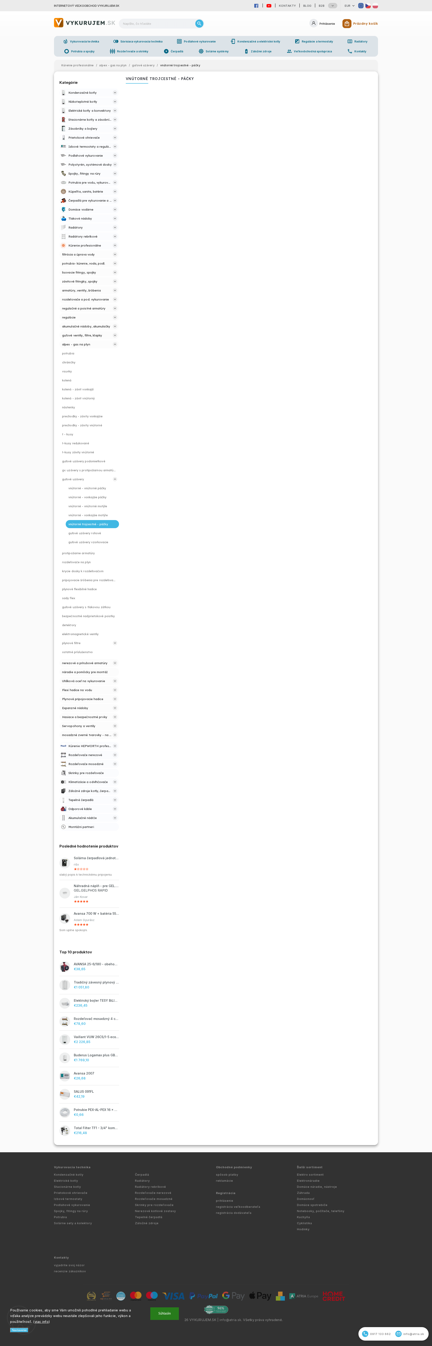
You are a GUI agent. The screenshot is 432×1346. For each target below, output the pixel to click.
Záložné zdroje (257, 51)
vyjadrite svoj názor (69, 1265)
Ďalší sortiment (310, 1167)
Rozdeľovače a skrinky (129, 51)
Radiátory (357, 41)
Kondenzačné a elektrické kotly (255, 41)
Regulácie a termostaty (314, 41)
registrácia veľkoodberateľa (238, 1206)
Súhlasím (164, 1313)
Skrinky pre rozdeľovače (154, 1205)
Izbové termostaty (68, 1199)
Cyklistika (304, 1223)
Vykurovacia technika (81, 41)
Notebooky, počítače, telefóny (320, 1211)
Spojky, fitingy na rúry (71, 1211)
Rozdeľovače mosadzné (154, 1199)
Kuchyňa (303, 1217)
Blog (307, 5)
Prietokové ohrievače (71, 1193)
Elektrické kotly (66, 1180)
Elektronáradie (308, 1180)
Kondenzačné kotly (68, 1174)
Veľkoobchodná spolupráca (309, 51)
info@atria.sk (230, 1320)
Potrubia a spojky (79, 51)
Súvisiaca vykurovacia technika (137, 41)
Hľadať (199, 24)
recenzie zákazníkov (70, 1271)
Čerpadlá (173, 51)
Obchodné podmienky (234, 1167)
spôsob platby (227, 1174)
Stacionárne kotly (67, 1186)
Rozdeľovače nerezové (153, 1193)
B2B (322, 5)
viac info (42, 1321)
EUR (348, 5)
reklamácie (224, 1180)
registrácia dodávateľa (234, 1213)
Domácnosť (306, 1199)
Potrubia (60, 1217)
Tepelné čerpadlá (148, 1217)
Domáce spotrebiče (312, 1205)
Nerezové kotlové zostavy (155, 1211)
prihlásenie (224, 1200)
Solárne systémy (213, 51)
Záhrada (303, 1193)
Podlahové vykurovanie (196, 41)
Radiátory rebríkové (150, 1186)
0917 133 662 (377, 1334)
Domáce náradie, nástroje (317, 1186)
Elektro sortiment (310, 1174)
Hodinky (303, 1229)
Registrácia (226, 1193)
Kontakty (287, 5)
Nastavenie (19, 1330)
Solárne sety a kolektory (73, 1223)
